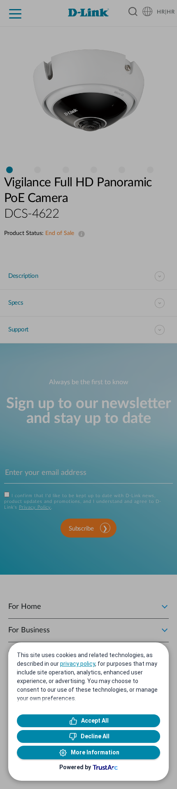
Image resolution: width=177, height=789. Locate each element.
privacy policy (77, 663)
